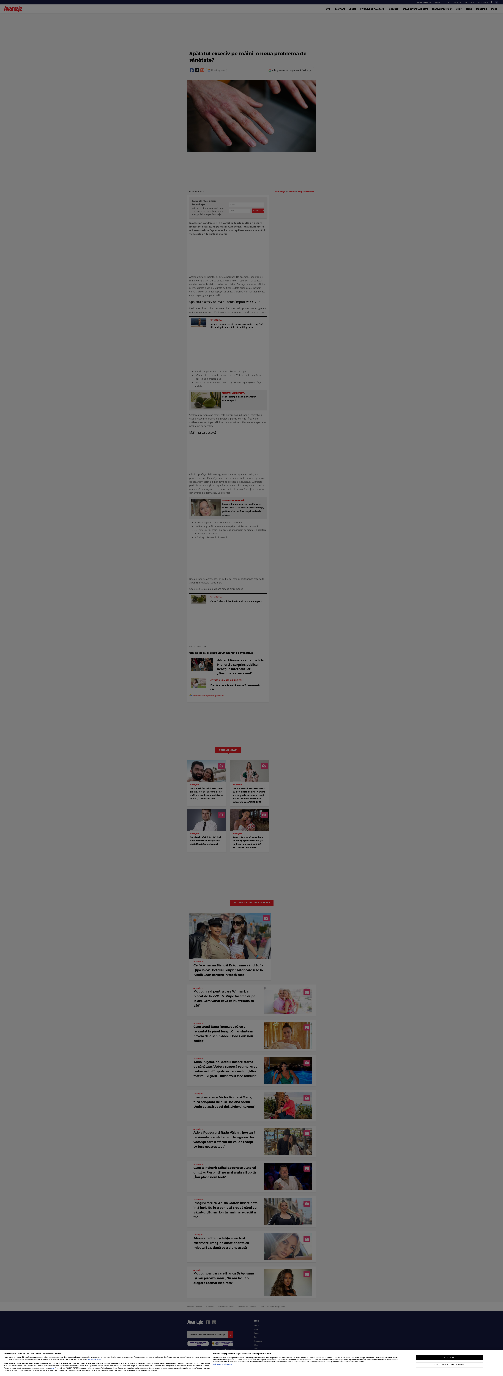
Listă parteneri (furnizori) (222, 1364)
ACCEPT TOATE (449, 1358)
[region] (251, 1363)
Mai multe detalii (94, 1359)
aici (52, 1368)
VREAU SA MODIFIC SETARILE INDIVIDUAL (449, 1365)
